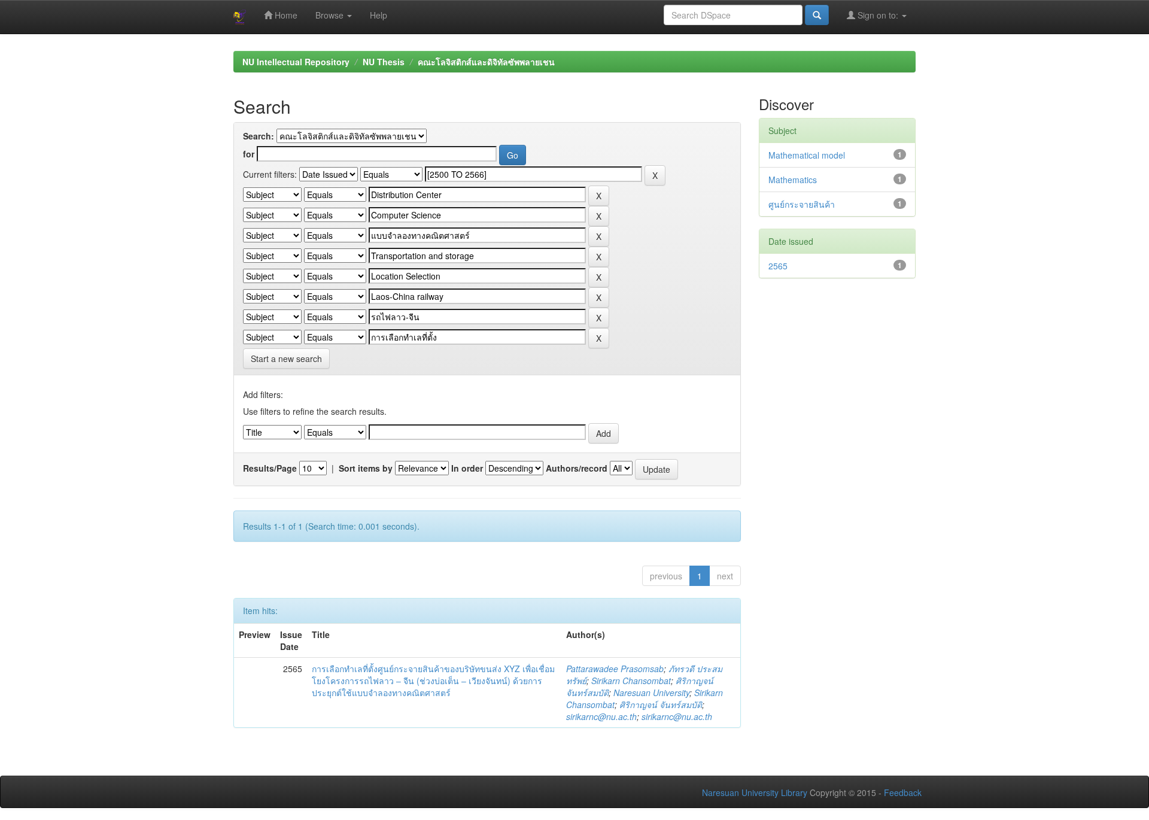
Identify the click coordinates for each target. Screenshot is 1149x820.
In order (467, 468)
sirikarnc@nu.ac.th (601, 716)
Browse (330, 15)
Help (378, 15)
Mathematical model (806, 155)
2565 (778, 266)
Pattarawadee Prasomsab (615, 669)
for (248, 154)
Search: (258, 136)
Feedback (903, 792)
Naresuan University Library (754, 792)
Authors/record (576, 468)
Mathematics (792, 180)
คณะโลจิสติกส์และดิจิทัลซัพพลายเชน (486, 62)
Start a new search (286, 359)
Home (284, 15)
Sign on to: (878, 15)
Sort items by (366, 468)
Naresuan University (651, 692)
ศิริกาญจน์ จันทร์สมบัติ (660, 704)
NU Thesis (384, 62)
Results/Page (270, 468)
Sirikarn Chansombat (631, 681)
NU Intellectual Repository (295, 62)
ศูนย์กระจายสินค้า (801, 204)
